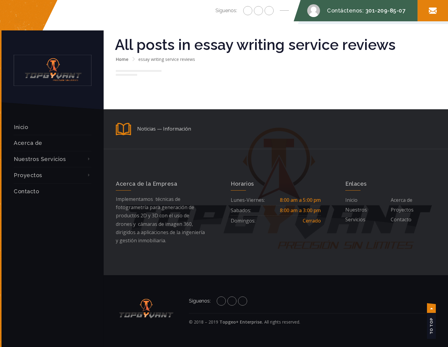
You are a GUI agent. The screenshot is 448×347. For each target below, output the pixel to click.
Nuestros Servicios (40, 159)
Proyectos (28, 175)
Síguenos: (226, 10)
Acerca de (28, 143)
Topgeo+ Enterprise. (241, 322)
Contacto (26, 191)
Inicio (21, 127)
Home (122, 59)
